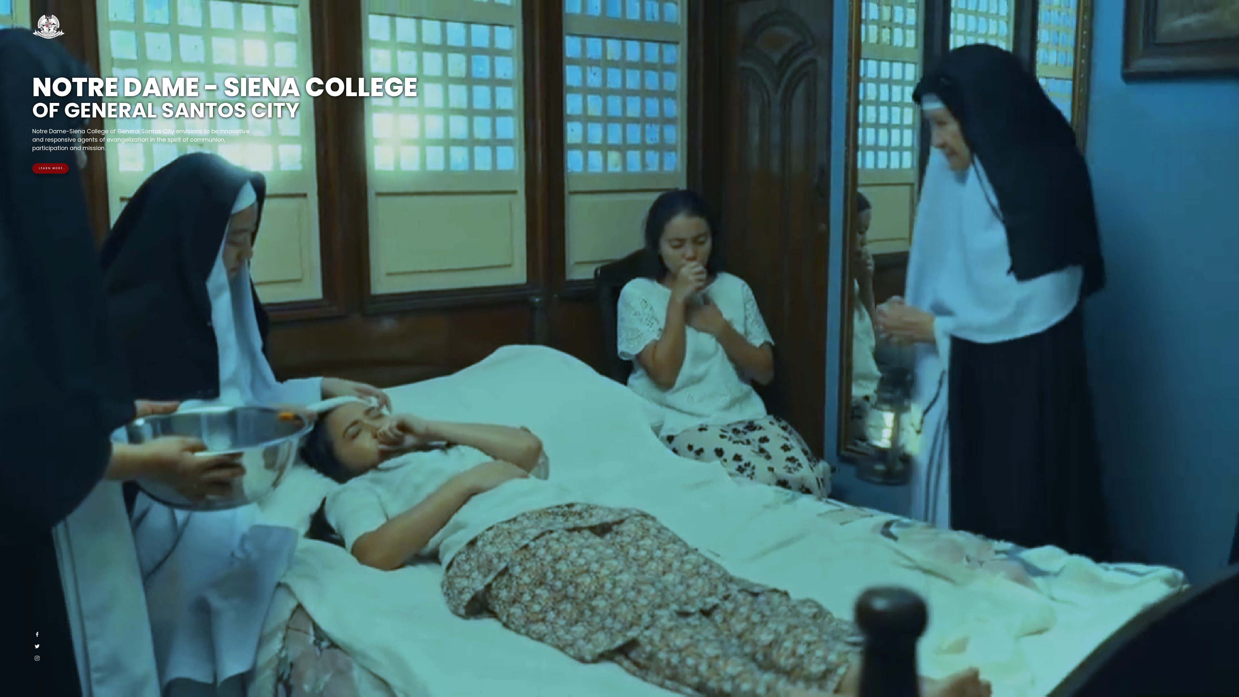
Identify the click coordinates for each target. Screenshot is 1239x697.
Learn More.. (52, 168)
